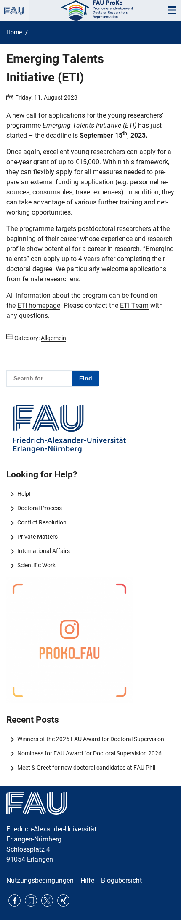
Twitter (47, 900)
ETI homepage (38, 305)
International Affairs (43, 551)
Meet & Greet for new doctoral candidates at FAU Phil (86, 767)
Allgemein (53, 338)
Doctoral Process (39, 508)
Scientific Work (36, 565)
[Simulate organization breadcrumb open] (14, 10)
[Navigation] (171, 10)
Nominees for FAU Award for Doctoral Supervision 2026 (89, 753)
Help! (23, 493)
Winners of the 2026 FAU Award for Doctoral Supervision (90, 739)
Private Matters (37, 536)
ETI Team (134, 305)
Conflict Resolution (41, 522)
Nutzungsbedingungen (40, 880)
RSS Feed (31, 900)
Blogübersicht (121, 880)
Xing (63, 900)
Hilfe (87, 880)
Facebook (14, 900)
